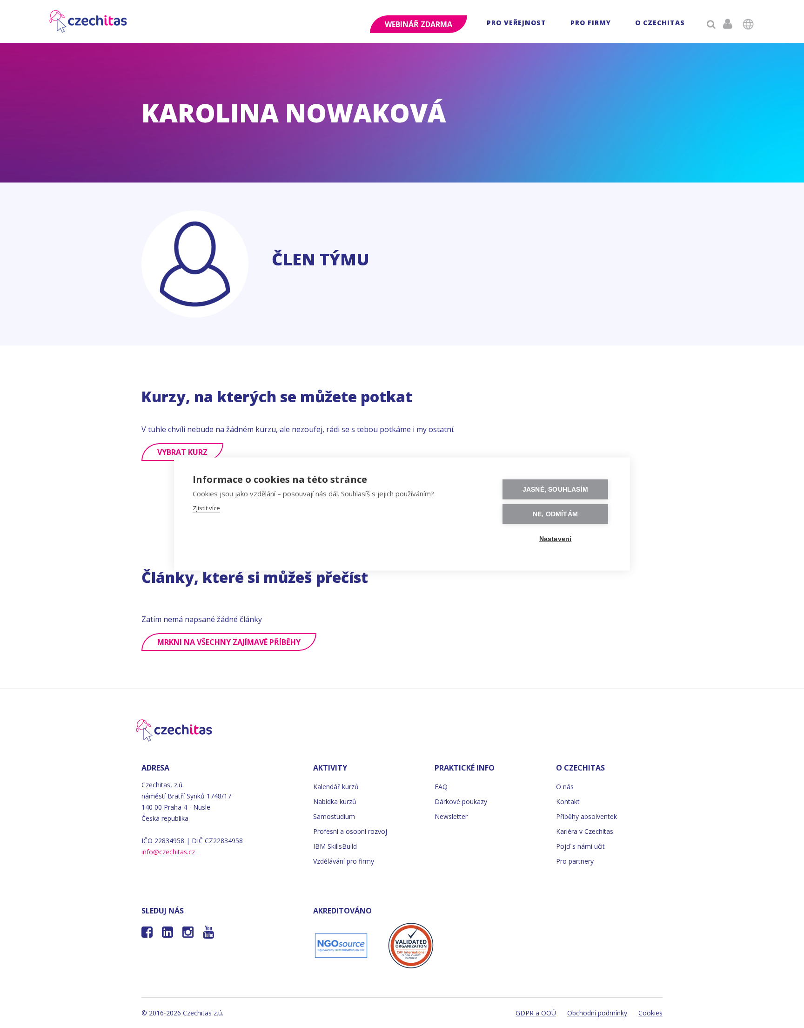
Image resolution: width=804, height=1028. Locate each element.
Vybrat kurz (182, 452)
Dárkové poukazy (461, 801)
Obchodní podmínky (597, 1012)
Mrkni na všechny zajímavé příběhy (229, 642)
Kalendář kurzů (336, 786)
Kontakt (568, 801)
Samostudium (334, 816)
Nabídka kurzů (334, 801)
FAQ (441, 786)
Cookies (650, 1012)
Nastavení (555, 538)
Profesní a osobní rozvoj (350, 831)
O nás (565, 786)
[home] (88, 21)
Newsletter (451, 816)
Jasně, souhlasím (555, 489)
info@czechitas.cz (168, 851)
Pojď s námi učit (580, 846)
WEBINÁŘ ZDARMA (418, 24)
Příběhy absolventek (586, 816)
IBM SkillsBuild (335, 846)
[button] (516, 24)
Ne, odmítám (555, 514)
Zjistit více (206, 508)
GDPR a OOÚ (536, 1012)
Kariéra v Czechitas (584, 831)
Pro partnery (575, 861)
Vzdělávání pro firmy (343, 861)
